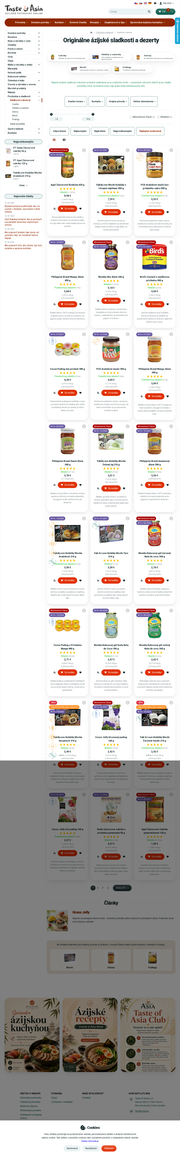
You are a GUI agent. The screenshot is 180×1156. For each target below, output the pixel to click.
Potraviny (20, 22)
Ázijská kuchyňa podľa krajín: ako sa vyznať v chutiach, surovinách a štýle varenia (22, 209)
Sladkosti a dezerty (20, 100)
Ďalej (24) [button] (120, 887)
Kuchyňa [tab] (97, 101)
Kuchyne (59, 22)
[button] (172, 12)
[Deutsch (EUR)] (150, 3)
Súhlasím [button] (108, 1148)
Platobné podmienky (30, 1102)
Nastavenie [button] (72, 1148)
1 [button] (93, 888)
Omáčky (12, 45)
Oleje (10, 60)
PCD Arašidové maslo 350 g (111, 369)
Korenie (12, 52)
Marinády (12, 68)
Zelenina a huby (16, 80)
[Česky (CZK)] (136, 3)
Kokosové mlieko (17, 76)
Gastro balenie (15, 129)
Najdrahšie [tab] (99, 131)
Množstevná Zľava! (144, 117)
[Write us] (131, 1111)
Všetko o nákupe (30, 1093)
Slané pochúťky (17, 124)
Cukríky (15, 104)
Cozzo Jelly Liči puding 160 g (67, 829)
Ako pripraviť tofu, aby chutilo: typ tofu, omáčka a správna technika (23, 247)
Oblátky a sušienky (20, 108)
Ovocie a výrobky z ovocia (22, 84)
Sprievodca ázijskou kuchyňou (146, 22)
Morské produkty (17, 88)
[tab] (54, 139)
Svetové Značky (78, 22)
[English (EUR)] (145, 3)
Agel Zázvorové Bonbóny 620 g (67, 184)
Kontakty (86, 1097)
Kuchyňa (12, 133)
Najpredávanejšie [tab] (122, 131)
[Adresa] (131, 1099)
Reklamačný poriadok (30, 1110)
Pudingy (15, 119)
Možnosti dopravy (29, 1106)
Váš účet (167, 3)
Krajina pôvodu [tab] (117, 101)
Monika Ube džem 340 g (111, 277)
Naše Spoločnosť (93, 1093)
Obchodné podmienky (30, 1097)
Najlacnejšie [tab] (80, 131)
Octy (10, 56)
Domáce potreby (40, 22)
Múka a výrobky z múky (20, 64)
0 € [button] (165, 11)
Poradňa (56, 1093)
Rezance (12, 37)
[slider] (51, 114)
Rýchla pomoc (142, 1111)
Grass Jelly (80, 912)
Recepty (94, 22)
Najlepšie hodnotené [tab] (150, 131)
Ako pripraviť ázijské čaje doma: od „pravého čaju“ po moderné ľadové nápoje (22, 235)
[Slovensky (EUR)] (141, 3)
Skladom (166, 117)
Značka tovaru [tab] (76, 101)
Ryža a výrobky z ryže (19, 41)
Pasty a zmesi (15, 49)
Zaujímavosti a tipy (114, 22)
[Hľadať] (149, 12)
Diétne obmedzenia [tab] (144, 101)
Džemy (15, 112)
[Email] (155, 3)
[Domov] (24, 9)
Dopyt (54, 1097)
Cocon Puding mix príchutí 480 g (67, 369)
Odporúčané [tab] (59, 131)
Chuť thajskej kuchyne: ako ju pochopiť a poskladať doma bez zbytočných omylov (23, 222)
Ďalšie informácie (90, 1141)
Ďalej (21, 185)
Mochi (15, 115)
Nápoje (11, 92)
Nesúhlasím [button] (91, 1148)
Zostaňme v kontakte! (62, 1102)
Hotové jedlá (14, 72)
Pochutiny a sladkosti (19, 96)
